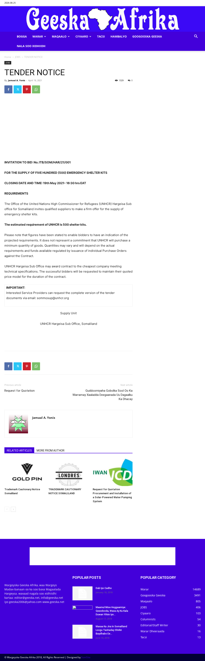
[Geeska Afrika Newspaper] (102, 19)
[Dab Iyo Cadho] (82, 593)
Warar (37, 36)
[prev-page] (6, 509)
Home (7, 57)
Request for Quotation (19, 390)
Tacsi (101, 36)
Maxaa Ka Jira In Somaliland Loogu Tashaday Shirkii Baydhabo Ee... (111, 630)
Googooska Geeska (147, 36)
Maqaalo (59, 36)
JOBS (17, 57)
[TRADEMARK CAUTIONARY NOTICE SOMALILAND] (68, 472)
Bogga (22, 36)
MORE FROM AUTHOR (50, 450)
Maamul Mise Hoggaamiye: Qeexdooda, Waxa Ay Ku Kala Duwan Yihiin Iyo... (112, 611)
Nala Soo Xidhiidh (31, 46)
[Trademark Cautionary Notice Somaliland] (24, 472)
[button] (196, 37)
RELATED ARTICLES (19, 450)
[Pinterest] (27, 89)
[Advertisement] (68, 150)
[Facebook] (8, 89)
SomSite (85, 657)
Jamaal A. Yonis (16, 80)
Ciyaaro (81, 36)
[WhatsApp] (36, 89)
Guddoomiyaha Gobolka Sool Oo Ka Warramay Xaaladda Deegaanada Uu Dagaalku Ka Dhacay (102, 395)
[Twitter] (18, 89)
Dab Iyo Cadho (104, 588)
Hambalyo (119, 36)
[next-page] (13, 509)
